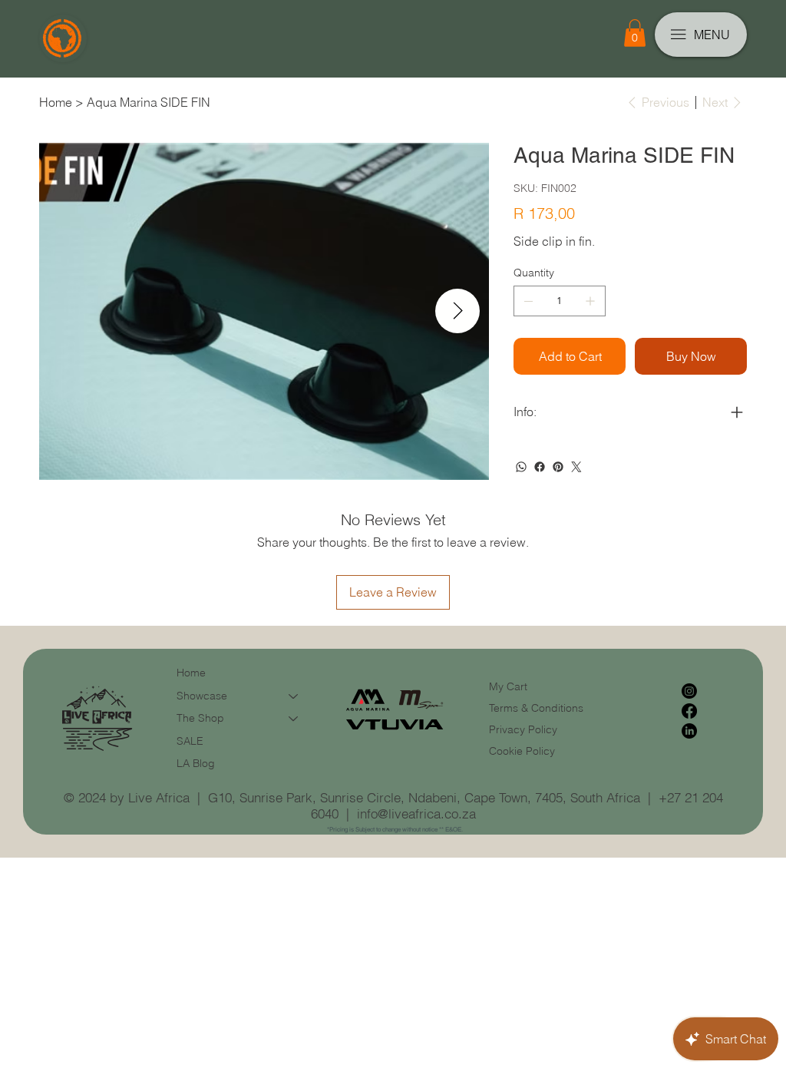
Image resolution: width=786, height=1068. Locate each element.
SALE (190, 741)
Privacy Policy (523, 729)
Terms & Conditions (537, 708)
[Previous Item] (70, 311)
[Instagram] (689, 691)
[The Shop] (294, 718)
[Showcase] (294, 696)
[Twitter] (576, 466)
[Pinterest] (558, 466)
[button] (634, 33)
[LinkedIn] (689, 731)
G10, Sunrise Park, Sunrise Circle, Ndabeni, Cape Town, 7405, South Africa (424, 797)
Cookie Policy (522, 751)
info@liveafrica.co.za (416, 813)
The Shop (200, 718)
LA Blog (196, 763)
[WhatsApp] (521, 466)
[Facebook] (539, 466)
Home (191, 672)
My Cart (508, 686)
